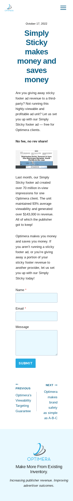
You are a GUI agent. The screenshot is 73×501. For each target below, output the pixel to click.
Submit (26, 363)
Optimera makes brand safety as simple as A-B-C (50, 402)
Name (21, 290)
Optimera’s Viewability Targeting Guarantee (24, 400)
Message (22, 327)
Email (21, 308)
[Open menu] (63, 7)
